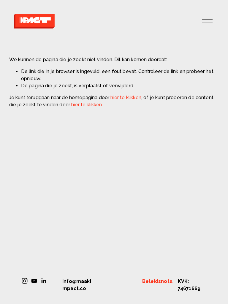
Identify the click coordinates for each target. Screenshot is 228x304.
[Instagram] (25, 281)
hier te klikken (125, 97)
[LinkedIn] (44, 281)
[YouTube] (34, 281)
